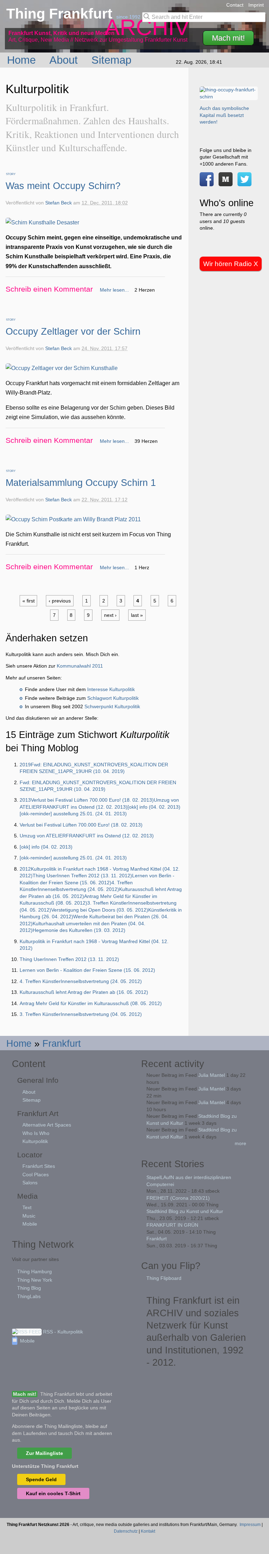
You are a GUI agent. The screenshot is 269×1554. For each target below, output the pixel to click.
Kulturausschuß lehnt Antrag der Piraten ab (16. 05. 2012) (84, 992)
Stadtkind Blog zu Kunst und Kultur (184, 1211)
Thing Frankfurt (61, 14)
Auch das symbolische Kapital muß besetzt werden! (224, 115)
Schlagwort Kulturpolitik (113, 698)
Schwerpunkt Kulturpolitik (112, 706)
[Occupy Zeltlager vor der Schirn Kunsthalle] (62, 368)
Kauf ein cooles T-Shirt (53, 1493)
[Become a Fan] (207, 182)
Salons (29, 1182)
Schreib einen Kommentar (49, 289)
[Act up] (229, 96)
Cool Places (35, 1174)
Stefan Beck (58, 202)
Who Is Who (35, 1133)
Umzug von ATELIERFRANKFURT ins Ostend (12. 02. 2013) (87, 835)
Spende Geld (41, 1479)
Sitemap (112, 60)
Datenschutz (126, 1531)
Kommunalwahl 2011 (80, 666)
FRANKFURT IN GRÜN (172, 1225)
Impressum (250, 1524)
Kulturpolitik (35, 1141)
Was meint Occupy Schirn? (63, 185)
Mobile (29, 1224)
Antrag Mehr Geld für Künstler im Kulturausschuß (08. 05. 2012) (91, 1003)
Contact (234, 5)
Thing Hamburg (34, 1271)
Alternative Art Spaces (46, 1125)
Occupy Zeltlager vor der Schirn (73, 331)
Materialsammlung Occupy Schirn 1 (81, 482)
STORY (10, 174)
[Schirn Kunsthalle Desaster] (42, 222)
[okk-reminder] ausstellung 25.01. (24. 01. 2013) (73, 857)
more (240, 1143)
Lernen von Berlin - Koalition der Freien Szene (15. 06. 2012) (87, 970)
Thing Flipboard (163, 1278)
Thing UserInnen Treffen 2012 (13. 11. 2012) (69, 959)
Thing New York (34, 1280)
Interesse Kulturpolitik (111, 689)
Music (28, 1216)
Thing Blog (29, 1288)
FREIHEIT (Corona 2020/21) (178, 1198)
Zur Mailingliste (44, 1453)
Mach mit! (228, 38)
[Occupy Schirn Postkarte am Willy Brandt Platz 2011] (73, 519)
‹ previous (60, 601)
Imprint (256, 5)
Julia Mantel (211, 1075)
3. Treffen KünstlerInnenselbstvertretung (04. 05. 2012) (81, 1014)
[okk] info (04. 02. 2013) (46, 847)
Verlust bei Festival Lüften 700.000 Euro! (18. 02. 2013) (81, 825)
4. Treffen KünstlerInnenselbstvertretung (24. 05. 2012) (81, 981)
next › (110, 615)
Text (27, 1207)
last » (137, 615)
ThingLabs (29, 1296)
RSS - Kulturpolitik (62, 1332)
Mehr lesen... (114, 290)
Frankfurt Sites (38, 1166)
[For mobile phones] (226, 182)
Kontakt (148, 1531)
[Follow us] (244, 182)
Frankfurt (61, 1043)
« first (28, 601)
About (65, 60)
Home (23, 60)
